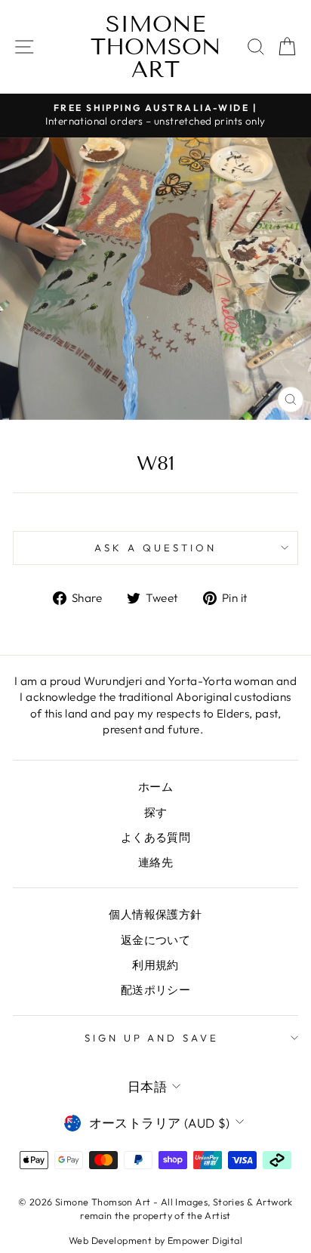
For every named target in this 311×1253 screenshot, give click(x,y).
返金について (155, 940)
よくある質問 (155, 837)
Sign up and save (152, 1038)
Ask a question (155, 548)
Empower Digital (205, 1240)
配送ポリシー (155, 990)
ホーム (155, 786)
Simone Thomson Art (156, 47)
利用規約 (155, 965)
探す (156, 812)
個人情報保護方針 (155, 914)
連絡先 (155, 862)
